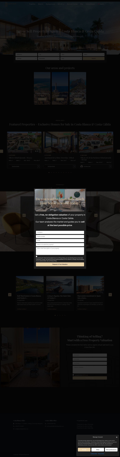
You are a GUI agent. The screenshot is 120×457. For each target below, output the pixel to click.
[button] (117, 437)
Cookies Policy (94, 453)
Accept (84, 449)
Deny (97, 449)
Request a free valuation (60, 264)
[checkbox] (36, 256)
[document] (60, 228)
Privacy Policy (101, 453)
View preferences (111, 449)
